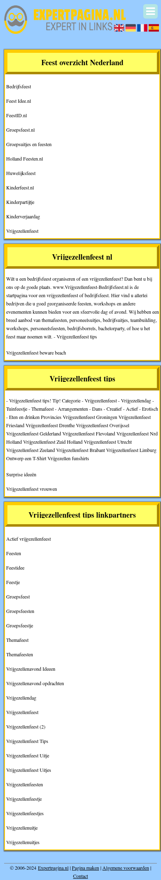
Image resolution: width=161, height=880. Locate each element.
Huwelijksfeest (21, 173)
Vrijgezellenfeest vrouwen (31, 488)
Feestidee (15, 567)
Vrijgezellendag (21, 697)
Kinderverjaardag (23, 216)
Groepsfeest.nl (20, 129)
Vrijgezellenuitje (22, 827)
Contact (80, 876)
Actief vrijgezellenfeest (28, 538)
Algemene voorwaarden (125, 867)
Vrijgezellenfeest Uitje (27, 755)
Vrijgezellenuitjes (23, 842)
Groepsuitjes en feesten (29, 144)
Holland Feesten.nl (24, 158)
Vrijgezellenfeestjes (25, 813)
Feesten (13, 553)
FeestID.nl (16, 115)
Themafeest (17, 639)
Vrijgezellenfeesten (24, 784)
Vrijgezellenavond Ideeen (30, 668)
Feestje (13, 582)
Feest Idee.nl (18, 100)
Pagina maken (85, 867)
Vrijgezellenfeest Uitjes (28, 769)
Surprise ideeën (21, 474)
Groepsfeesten (20, 611)
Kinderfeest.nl (20, 187)
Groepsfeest (18, 596)
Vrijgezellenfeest (22, 230)
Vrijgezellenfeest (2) (25, 726)
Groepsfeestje (19, 625)
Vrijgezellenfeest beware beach (36, 352)
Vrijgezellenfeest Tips (27, 741)
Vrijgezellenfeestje (24, 798)
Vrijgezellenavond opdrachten (35, 683)
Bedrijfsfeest (18, 86)
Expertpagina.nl (53, 867)
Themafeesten (19, 654)
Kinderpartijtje (20, 202)
